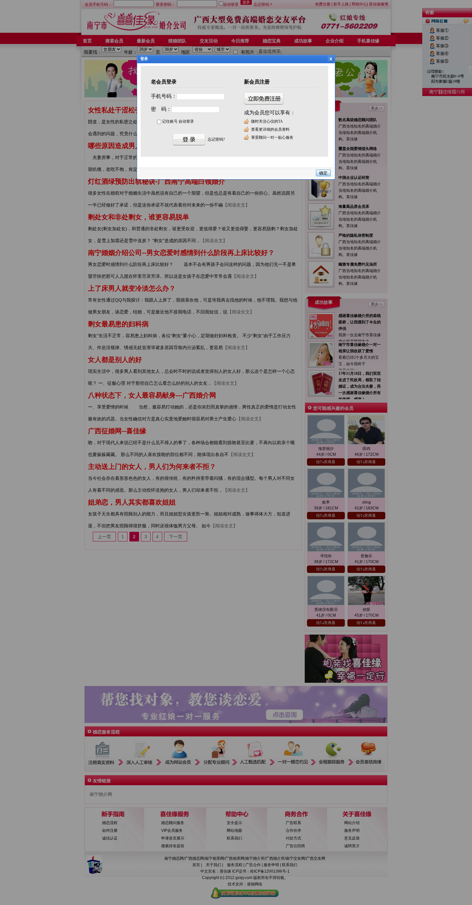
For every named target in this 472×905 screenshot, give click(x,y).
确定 (323, 173)
